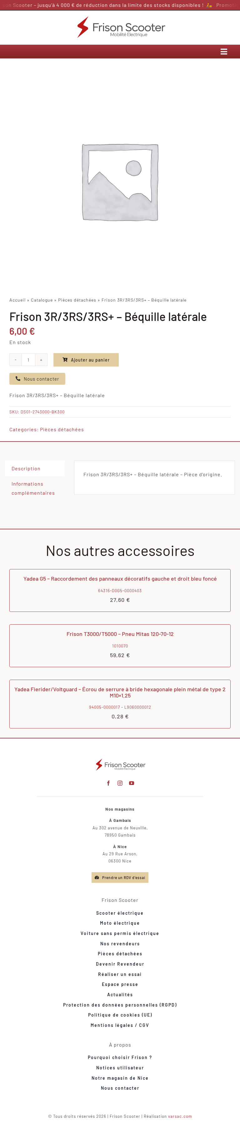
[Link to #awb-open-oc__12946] (224, 51)
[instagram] (120, 783)
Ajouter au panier (90, 359)
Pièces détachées (77, 299)
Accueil (17, 299)
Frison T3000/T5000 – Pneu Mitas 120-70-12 (120, 633)
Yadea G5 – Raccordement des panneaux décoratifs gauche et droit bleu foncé (120, 578)
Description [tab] (26, 468)
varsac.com (180, 1116)
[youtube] (131, 783)
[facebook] (108, 783)
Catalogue (42, 299)
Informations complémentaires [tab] (33, 488)
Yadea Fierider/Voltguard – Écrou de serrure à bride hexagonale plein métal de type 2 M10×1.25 (120, 692)
